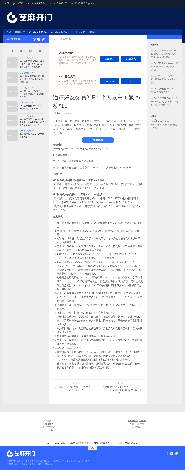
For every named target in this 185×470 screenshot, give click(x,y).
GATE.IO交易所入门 (58, 3)
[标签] (40, 51)
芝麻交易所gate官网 (137, 420)
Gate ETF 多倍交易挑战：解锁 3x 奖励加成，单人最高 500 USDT (32, 79)
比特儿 (58, 113)
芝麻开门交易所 (137, 424)
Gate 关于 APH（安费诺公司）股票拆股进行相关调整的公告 (32, 94)
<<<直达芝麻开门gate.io (82, 3)
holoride (153, 125)
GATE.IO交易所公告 (36, 3)
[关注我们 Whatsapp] (34, 39)
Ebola (153, 121)
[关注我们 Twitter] (43, 39)
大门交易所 (137, 427)
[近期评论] (30, 51)
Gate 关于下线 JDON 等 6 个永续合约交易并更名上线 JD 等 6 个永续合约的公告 (32, 122)
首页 (7, 3)
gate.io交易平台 (48, 427)
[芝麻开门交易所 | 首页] (29, 17)
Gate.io (160, 120)
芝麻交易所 (165, 125)
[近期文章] (11, 51)
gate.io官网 (18, 3)
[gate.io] (38, 39)
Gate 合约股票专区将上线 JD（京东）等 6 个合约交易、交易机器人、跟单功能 (32, 64)
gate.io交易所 (48, 430)
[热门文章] (21, 51)
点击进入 (109, 58)
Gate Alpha (170, 121)
